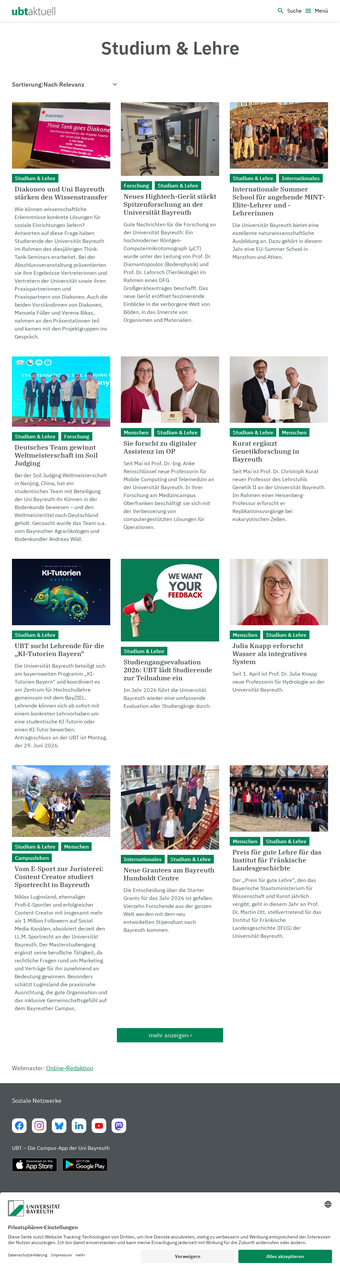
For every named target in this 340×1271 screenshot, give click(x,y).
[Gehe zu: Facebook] (19, 1125)
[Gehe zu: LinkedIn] (79, 1125)
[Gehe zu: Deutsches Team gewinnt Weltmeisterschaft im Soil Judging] (61, 452)
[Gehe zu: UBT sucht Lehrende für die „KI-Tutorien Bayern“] (61, 657)
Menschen (136, 432)
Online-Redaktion (69, 1068)
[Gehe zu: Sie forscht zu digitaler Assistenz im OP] (170, 452)
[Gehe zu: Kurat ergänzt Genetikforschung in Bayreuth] (279, 452)
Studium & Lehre (35, 178)
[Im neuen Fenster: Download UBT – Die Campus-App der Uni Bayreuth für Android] (85, 1167)
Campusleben (32, 858)
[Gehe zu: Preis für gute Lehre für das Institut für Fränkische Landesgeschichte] (279, 891)
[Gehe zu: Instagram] (39, 1125)
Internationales (301, 178)
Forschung (136, 185)
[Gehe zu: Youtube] (99, 1125)
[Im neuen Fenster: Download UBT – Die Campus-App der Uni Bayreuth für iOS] (34, 1167)
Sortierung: (27, 84)
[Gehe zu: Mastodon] (119, 1125)
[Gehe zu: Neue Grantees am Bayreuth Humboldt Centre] (170, 891)
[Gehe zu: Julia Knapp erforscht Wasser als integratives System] (279, 657)
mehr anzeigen (169, 1035)
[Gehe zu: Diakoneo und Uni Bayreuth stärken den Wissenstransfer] (61, 224)
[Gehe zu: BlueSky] (59, 1125)
